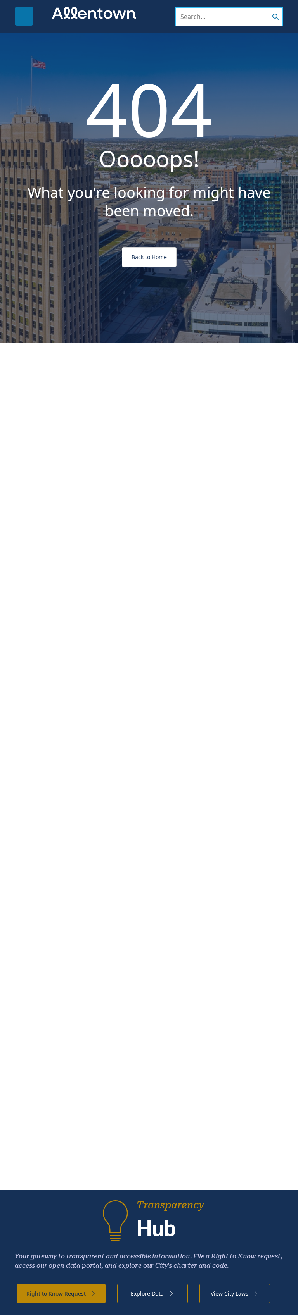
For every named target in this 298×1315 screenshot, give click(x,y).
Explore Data (148, 1293)
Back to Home (149, 257)
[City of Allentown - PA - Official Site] (94, 12)
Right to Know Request (56, 1293)
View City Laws (230, 1293)
